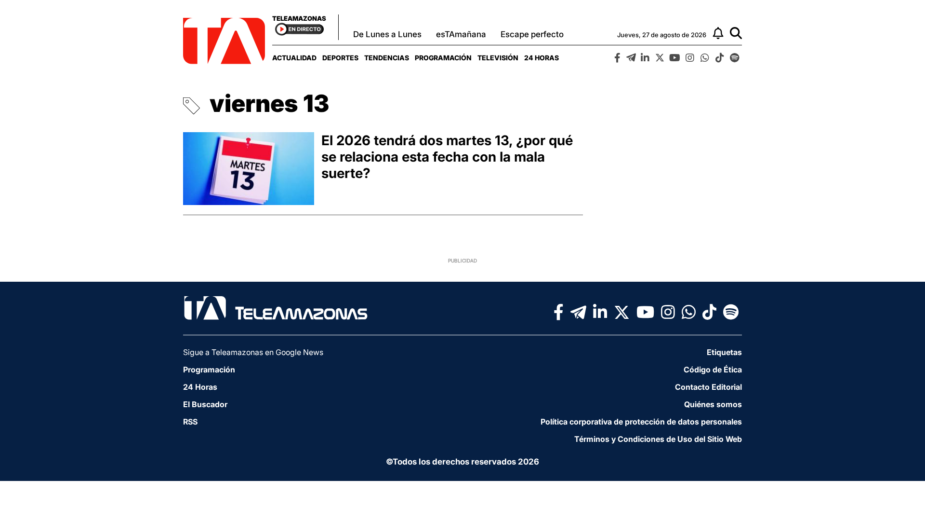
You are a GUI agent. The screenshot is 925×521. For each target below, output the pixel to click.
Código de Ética (713, 369)
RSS (190, 421)
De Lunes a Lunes (387, 34)
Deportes (340, 58)
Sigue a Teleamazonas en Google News (253, 352)
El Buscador (205, 404)
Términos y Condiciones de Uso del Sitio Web (658, 439)
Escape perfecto (532, 34)
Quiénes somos (713, 404)
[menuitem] (294, 57)
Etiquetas (724, 352)
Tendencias (386, 58)
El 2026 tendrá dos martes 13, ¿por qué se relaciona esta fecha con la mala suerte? (447, 156)
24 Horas (541, 58)
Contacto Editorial (708, 387)
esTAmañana (461, 34)
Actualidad (294, 58)
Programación (443, 58)
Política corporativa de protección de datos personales (641, 421)
